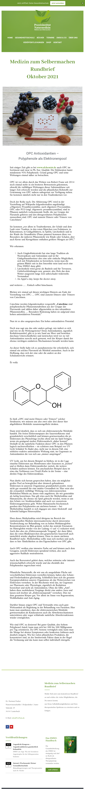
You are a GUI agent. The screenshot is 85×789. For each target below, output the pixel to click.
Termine (50, 38)
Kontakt (57, 42)
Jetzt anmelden (57, 3)
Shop (48, 42)
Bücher (40, 38)
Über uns (73, 38)
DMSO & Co (61, 38)
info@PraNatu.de (18, 718)
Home (10, 38)
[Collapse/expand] (82, 3)
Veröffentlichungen (33, 42)
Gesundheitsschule (25, 38)
